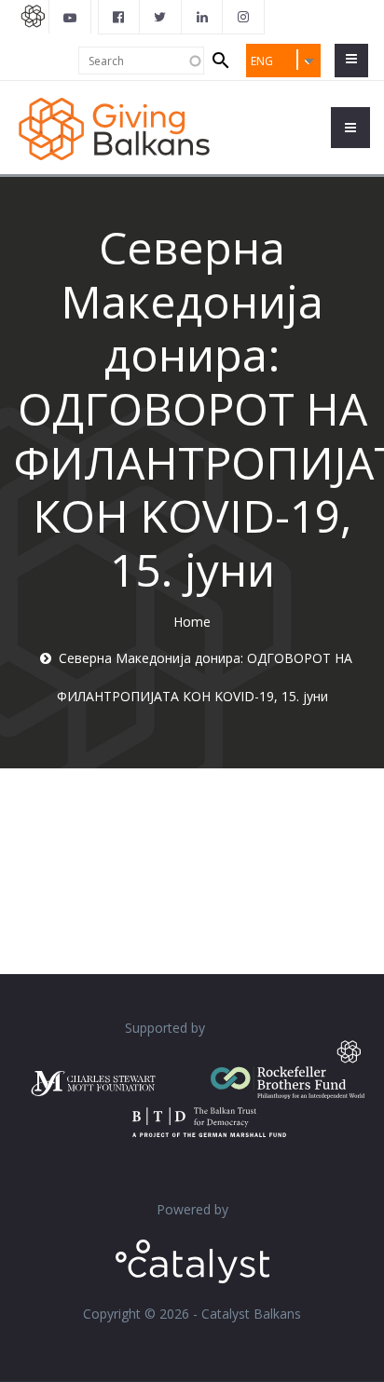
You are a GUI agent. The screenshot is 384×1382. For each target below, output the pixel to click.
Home (192, 621)
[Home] (114, 127)
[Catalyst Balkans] (119, 17)
